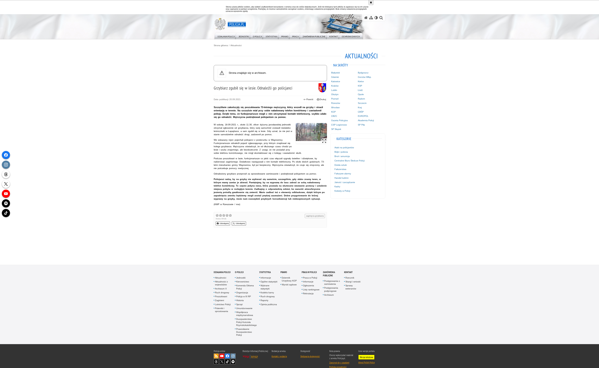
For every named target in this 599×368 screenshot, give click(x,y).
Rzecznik (349, 278)
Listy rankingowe (311, 289)
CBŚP (361, 112)
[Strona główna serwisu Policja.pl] (366, 18)
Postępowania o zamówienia (332, 282)
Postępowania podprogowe (331, 289)
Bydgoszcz (363, 72)
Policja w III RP (243, 296)
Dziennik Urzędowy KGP (289, 279)
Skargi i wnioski (352, 282)
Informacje (266, 278)
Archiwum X (221, 289)
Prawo (283, 272)
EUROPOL (363, 116)
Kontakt (348, 272)
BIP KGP (254, 356)
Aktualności (236, 45)
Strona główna (221, 45)
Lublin (334, 90)
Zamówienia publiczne (329, 274)
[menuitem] (226, 36)
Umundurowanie (244, 308)
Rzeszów (335, 103)
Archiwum (329, 295)
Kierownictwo (242, 282)
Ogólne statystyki (269, 282)
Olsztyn (334, 94)
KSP (360, 86)
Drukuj (323, 99)
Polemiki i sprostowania (221, 310)
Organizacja (242, 292)
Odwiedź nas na (221, 355)
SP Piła (361, 124)
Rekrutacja (308, 293)
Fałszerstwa (340, 169)
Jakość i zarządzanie (344, 182)
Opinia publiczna (269, 304)
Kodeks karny (267, 292)
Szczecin (362, 103)
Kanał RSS (216, 355)
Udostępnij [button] (224, 223)
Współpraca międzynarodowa (244, 314)
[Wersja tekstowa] (376, 18)
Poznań (335, 98)
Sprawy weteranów (350, 287)
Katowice (335, 81)
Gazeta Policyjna (339, 120)
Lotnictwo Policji (223, 304)
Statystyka (265, 272)
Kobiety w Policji (342, 191)
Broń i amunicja (342, 156)
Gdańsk (335, 77)
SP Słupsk (336, 129)
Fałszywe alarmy (342, 173)
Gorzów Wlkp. (365, 77)
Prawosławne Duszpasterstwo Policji (244, 332)
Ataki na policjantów (344, 147)
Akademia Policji (366, 120)
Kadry (337, 186)
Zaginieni (219, 300)
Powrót (309, 99)
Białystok (335, 72)
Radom (361, 98)
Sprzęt (239, 304)
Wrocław (335, 107)
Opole (361, 94)
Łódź (360, 90)
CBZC (334, 116)
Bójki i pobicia (341, 152)
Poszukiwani (221, 296)
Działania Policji (222, 272)
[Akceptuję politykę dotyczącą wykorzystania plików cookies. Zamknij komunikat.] (371, 2)
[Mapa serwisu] (371, 18)
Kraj (360, 107)
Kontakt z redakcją (279, 356)
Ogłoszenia (308, 285)
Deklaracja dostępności (310, 356)
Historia (240, 300)
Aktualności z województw (221, 283)
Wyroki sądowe (289, 284)
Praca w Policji (309, 272)
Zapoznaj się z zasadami (339, 362)
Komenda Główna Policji (245, 287)
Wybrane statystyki (265, 287)
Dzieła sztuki (340, 165)
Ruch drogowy (222, 292)
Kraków (334, 86)
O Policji (239, 272)
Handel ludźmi (341, 178)
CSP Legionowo (339, 124)
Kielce (361, 81)
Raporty (264, 300)
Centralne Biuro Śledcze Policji (349, 160)
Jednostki (241, 278)
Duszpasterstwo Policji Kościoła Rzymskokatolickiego (246, 322)
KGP (333, 112)
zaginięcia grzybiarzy (315, 216)
